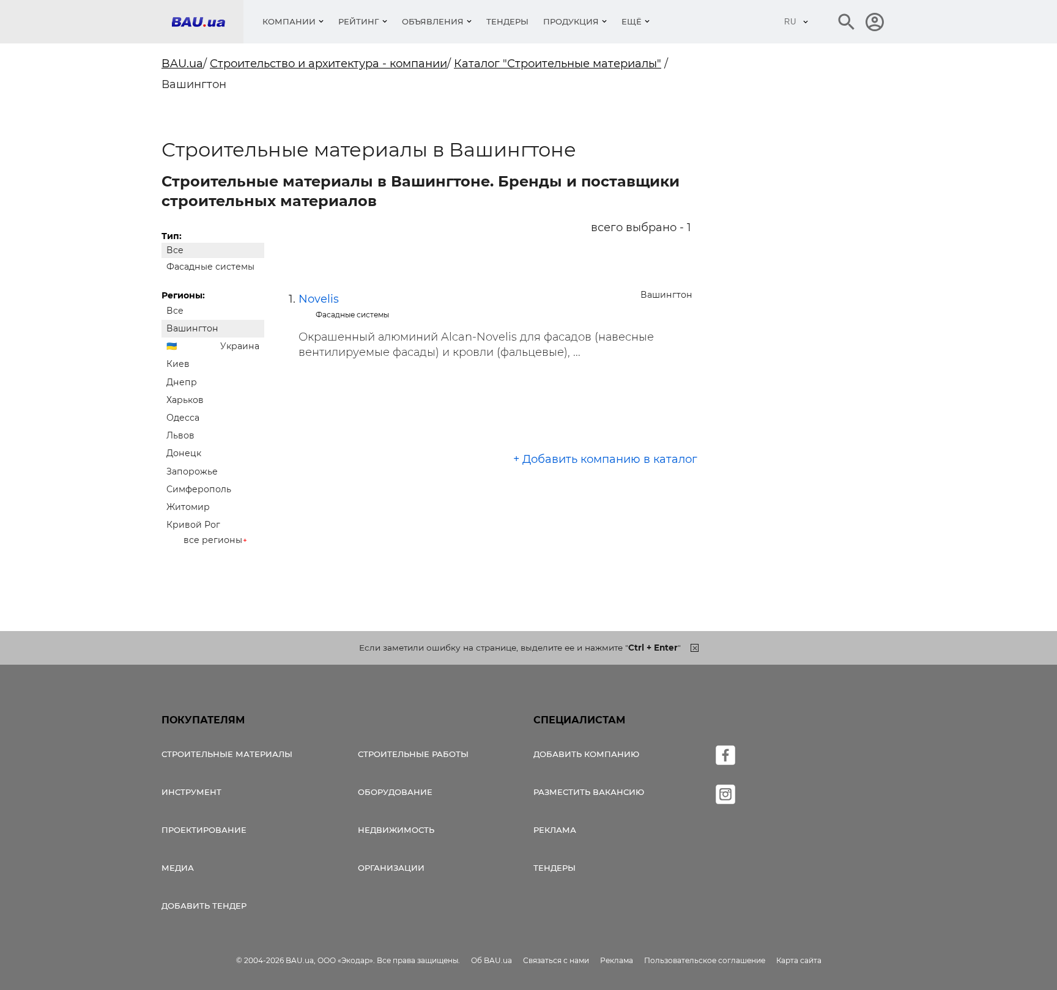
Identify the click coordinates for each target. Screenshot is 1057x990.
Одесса (182, 417)
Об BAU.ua (491, 960)
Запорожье (192, 471)
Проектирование (204, 830)
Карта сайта (798, 960)
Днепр (181, 382)
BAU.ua (182, 63)
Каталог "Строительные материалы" (557, 63)
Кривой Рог (193, 524)
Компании (289, 21)
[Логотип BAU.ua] (207, 21)
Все (175, 250)
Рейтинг (358, 21)
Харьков (185, 399)
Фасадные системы (210, 266)
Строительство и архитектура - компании (328, 63)
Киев (178, 363)
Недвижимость (396, 830)
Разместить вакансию (588, 792)
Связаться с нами (556, 960)
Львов (180, 435)
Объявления (433, 21)
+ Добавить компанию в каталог (605, 459)
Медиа (177, 868)
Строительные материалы (226, 754)
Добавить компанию (586, 754)
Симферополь (198, 489)
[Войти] (875, 22)
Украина (239, 346)
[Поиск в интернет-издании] (847, 22)
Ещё (631, 21)
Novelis (319, 299)
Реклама (554, 830)
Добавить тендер (204, 906)
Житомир (188, 506)
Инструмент (191, 792)
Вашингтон (192, 328)
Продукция (571, 21)
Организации (391, 868)
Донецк (183, 453)
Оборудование (395, 792)
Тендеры (507, 21)
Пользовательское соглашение (704, 960)
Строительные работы (413, 754)
